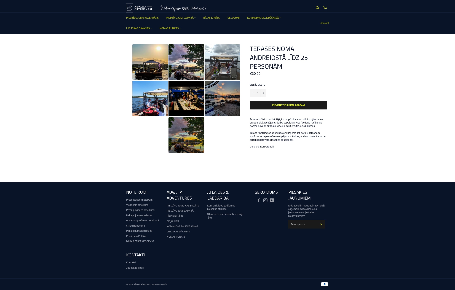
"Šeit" (210, 217)
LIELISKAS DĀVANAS (138, 28)
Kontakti (131, 262)
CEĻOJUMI (234, 17)
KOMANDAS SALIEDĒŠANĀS (263, 17)
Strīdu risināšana (135, 225)
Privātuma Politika (136, 236)
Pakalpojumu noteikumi (139, 215)
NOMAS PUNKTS (169, 28)
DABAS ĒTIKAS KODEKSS (140, 241)
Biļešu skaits (257, 85)
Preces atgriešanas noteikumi (142, 220)
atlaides (222, 209)
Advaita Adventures (142, 284)
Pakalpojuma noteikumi (139, 230)
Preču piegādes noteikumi (140, 210)
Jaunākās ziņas (135, 267)
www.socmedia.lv (159, 284)
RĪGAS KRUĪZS (211, 17)
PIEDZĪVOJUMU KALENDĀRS (142, 17)
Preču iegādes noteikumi (139, 199)
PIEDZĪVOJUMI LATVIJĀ (180, 17)
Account (324, 23)
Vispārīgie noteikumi (137, 204)
